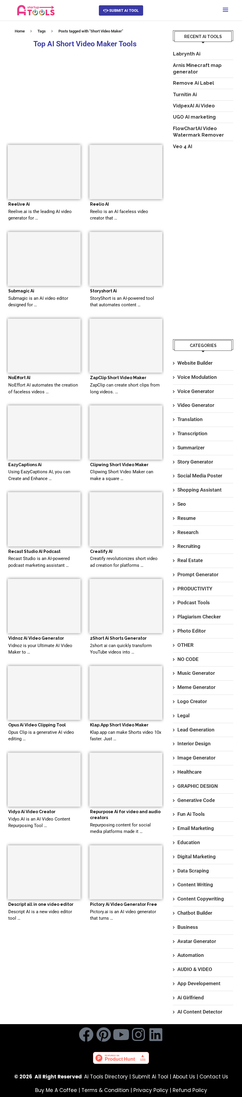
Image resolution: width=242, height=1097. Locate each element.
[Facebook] (86, 1034)
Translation (190, 419)
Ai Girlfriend (190, 998)
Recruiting (188, 546)
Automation (190, 955)
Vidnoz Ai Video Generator (36, 638)
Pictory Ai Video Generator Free (123, 904)
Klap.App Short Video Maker (119, 725)
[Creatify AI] (125, 519)
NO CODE (188, 659)
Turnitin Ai (185, 94)
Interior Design (194, 743)
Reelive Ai (19, 204)
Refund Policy (190, 1090)
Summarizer (191, 448)
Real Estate (190, 560)
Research (187, 532)
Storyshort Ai (103, 291)
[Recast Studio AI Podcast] (44, 519)
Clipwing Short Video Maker (119, 464)
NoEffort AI (19, 377)
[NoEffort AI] (44, 346)
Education (188, 842)
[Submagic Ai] (44, 259)
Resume (186, 518)
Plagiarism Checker (199, 617)
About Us (184, 1076)
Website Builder (194, 363)
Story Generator (195, 462)
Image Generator (196, 758)
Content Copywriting (200, 899)
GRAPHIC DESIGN (197, 786)
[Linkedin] (155, 1034)
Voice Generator (195, 391)
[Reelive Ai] (44, 172)
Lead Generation (196, 730)
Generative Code (196, 800)
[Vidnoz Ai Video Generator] (44, 606)
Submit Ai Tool (150, 1076)
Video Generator (195, 405)
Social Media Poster (199, 476)
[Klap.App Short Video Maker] (125, 693)
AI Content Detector (199, 1012)
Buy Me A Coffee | (58, 1090)
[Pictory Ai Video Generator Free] (125, 872)
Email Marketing (195, 828)
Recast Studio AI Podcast (34, 551)
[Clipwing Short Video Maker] (125, 432)
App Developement (198, 983)
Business (187, 927)
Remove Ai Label (193, 83)
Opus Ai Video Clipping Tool (37, 725)
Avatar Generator (196, 941)
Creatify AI (101, 551)
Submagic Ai (21, 291)
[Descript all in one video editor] (44, 872)
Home (20, 31)
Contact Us (214, 1076)
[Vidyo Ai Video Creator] (44, 780)
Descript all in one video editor (40, 904)
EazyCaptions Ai (25, 464)
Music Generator (196, 673)
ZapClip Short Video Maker (118, 377)
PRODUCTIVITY (194, 589)
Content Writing (195, 885)
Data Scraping (193, 871)
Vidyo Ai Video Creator (31, 811)
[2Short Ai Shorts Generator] (125, 606)
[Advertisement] (85, 94)
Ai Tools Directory (106, 1076)
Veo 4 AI (182, 146)
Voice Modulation (197, 377)
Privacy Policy (150, 1090)
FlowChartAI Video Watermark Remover (198, 132)
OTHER (185, 645)
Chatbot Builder (194, 913)
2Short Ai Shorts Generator (118, 638)
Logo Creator (192, 701)
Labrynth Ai (186, 54)
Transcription (192, 433)
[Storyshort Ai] (125, 259)
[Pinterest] (103, 1034)
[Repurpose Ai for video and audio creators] (125, 780)
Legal (183, 715)
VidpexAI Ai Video (194, 106)
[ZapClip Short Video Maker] (125, 346)
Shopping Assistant (199, 490)
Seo (181, 504)
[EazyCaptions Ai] (44, 432)
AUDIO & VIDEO (194, 969)
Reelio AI (99, 204)
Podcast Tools (193, 602)
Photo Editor (191, 631)
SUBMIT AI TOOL (123, 10)
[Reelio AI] (125, 172)
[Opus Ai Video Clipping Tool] (44, 693)
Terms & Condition (105, 1090)
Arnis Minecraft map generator (197, 69)
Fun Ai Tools (191, 814)
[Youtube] (121, 1034)
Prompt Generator (197, 574)
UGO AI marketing (194, 117)
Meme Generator (196, 687)
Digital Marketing (196, 856)
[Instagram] (138, 1034)
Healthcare (189, 772)
